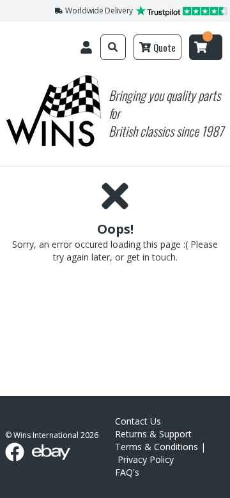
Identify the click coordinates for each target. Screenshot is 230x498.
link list (219, 493)
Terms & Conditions (156, 447)
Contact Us (138, 421)
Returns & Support (153, 434)
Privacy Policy (146, 459)
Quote (164, 47)
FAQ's (127, 472)
